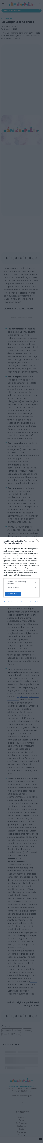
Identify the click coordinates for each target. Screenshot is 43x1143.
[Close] (38, 541)
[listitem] (21, 582)
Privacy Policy (34, 602)
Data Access (21, 602)
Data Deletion (8, 602)
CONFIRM (12, 594)
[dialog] (21, 571)
